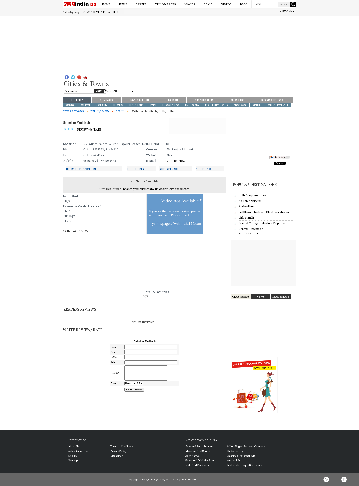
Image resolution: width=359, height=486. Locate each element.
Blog (243, 4)
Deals (208, 4)
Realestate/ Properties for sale (245, 465)
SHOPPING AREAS (204, 100)
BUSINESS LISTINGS (272, 100)
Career (141, 4)
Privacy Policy (118, 451)
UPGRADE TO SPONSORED (82, 169)
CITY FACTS (106, 100)
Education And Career (197, 451)
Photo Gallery (235, 451)
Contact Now (176, 160)
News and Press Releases (199, 446)
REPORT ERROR (169, 169)
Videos (226, 4)
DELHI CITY (77, 100)
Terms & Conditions (122, 446)
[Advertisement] (179, 44)
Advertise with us (105, 12)
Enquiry (72, 455)
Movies (189, 4)
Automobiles (234, 460)
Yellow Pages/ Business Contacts (246, 446)
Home (106, 4)
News (123, 4)
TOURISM (173, 100)
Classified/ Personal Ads (241, 455)
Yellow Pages (165, 4)
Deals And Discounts (197, 465)
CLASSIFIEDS (237, 100)
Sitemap (73, 460)
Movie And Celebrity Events (201, 460)
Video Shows (192, 455)
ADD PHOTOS (204, 169)
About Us (73, 446)
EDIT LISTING (135, 169)
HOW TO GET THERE (140, 100)
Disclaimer (116, 455)
